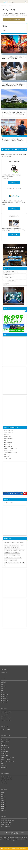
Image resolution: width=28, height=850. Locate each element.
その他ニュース (23, 53)
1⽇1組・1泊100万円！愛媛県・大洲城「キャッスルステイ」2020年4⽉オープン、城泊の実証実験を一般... (13, 114)
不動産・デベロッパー (16, 552)
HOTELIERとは (4, 672)
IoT (23, 562)
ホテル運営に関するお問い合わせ (7, 820)
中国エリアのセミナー (21, 135)
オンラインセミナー (8, 562)
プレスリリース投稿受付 (6, 824)
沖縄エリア (3, 808)
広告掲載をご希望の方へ (6, 822)
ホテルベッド (6, 434)
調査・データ (3, 686)
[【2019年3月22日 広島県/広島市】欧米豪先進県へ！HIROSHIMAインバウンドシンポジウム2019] (14, 127)
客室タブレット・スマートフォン (10, 448)
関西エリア (3, 800)
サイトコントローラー (8, 432)
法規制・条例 (3, 684)
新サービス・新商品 (8, 550)
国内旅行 (19, 550)
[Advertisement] (14, 351)
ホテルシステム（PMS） (9, 430)
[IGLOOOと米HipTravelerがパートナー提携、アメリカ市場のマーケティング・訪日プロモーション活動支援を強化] (14, 71)
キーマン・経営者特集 (5, 714)
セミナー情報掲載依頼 (5, 826)
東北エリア (3, 794)
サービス (6, 560)
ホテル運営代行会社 (8, 446)
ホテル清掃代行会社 (8, 442)
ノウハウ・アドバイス (8, 502)
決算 (2, 688)
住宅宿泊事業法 (7, 552)
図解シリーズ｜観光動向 (6, 720)
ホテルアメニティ (7, 444)
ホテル (18, 555)
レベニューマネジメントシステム (10, 452)
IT (20, 562)
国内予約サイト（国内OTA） (6, 776)
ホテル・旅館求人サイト (9, 438)
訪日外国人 (13, 542)
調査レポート (7, 542)
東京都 (21, 545)
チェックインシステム (8, 450)
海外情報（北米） (4, 696)
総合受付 (17, 832)
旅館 (5, 547)
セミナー (13, 557)
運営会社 (12, 832)
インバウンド (16, 562)
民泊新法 (6, 545)
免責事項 (22, 832)
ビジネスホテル (7, 557)
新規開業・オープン (15, 547)
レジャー (6, 555)
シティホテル (19, 557)
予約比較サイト (4, 783)
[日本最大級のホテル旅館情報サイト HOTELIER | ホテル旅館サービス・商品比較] (8, 2)
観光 (18, 542)
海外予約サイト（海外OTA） (6, 778)
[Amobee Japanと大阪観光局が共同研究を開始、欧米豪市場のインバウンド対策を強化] (14, 44)
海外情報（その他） (5, 700)
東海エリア (3, 798)
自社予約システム (7, 436)
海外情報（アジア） (5, 694)
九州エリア (3, 806)
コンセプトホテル (13, 560)
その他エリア (3, 810)
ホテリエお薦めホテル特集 (6, 711)
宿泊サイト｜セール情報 (6, 718)
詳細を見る (14, 182)
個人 (23, 550)
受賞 (2, 690)
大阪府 (15, 550)
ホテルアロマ (6, 456)
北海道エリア (3, 792)
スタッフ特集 (3, 716)
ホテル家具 (6, 440)
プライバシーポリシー (14, 833)
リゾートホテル (12, 555)
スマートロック (7, 454)
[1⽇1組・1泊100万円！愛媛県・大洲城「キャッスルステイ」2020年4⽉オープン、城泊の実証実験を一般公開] (14, 98)
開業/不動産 (3, 682)
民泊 (18, 545)
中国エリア (3, 802)
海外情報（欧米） (4, 698)
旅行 (9, 547)
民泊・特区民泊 (12, 545)
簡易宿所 (21, 542)
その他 (2, 692)
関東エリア (3, 796)
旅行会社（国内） (4, 780)
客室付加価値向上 (7, 458)
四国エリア (3, 804)
